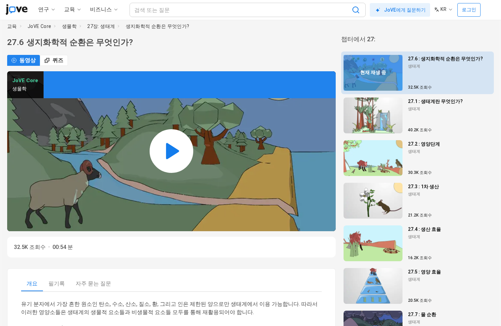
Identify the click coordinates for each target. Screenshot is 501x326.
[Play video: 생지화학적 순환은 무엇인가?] (171, 151)
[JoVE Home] (16, 9)
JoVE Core (39, 26)
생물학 (69, 26)
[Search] (356, 10)
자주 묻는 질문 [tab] (93, 283)
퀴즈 (57, 60)
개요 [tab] (32, 283)
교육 (12, 26)
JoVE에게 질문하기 (405, 10)
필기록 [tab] (56, 283)
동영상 (27, 60)
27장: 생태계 (101, 26)
